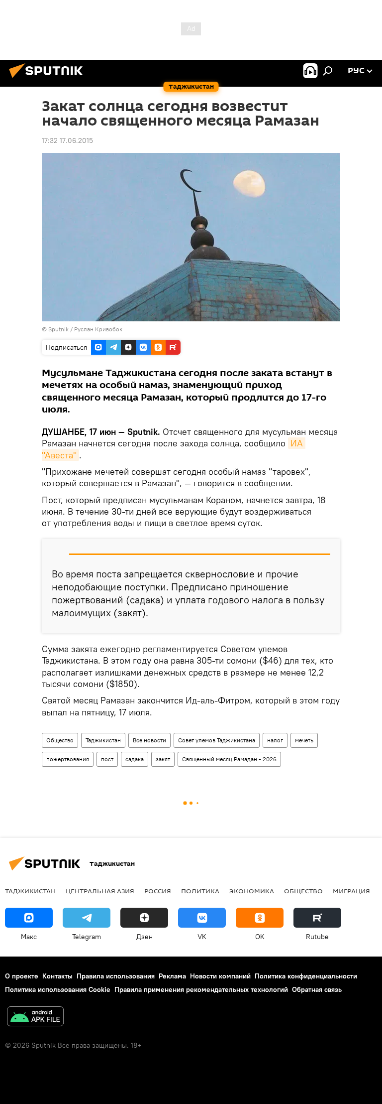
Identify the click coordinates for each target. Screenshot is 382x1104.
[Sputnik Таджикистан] (49, 79)
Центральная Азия (100, 890)
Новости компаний (220, 975)
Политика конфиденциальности (306, 975)
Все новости (149, 740)
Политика (200, 890)
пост (107, 759)
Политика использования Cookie (57, 989)
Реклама (172, 975)
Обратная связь (317, 989)
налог (275, 740)
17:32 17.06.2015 (67, 140)
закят (163, 759)
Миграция (351, 890)
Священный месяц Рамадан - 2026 (229, 759)
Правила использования (116, 975)
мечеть (304, 740)
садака (134, 759)
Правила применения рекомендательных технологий (201, 989)
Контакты (57, 975)
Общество (60, 740)
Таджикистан (103, 740)
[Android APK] (35, 1017)
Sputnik (59, 329)
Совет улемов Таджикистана (216, 740)
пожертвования (67, 759)
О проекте (21, 975)
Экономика (251, 890)
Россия (157, 890)
